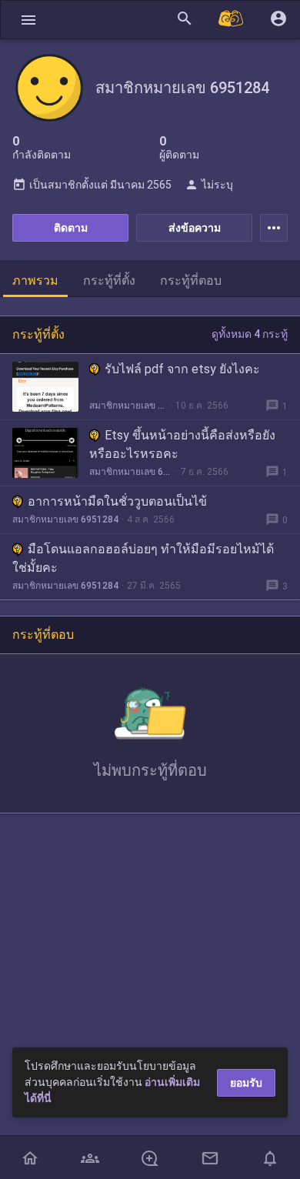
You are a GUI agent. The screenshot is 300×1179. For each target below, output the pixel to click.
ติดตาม (71, 228)
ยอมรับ (246, 1083)
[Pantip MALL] (231, 19)
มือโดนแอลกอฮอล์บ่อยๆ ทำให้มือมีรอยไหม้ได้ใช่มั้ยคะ (143, 558)
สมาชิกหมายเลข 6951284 (128, 405)
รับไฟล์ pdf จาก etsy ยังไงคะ (182, 369)
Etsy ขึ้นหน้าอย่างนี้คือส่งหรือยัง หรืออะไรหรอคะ (182, 444)
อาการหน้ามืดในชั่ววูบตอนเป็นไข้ (117, 501)
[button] (28, 19)
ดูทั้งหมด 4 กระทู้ (250, 334)
